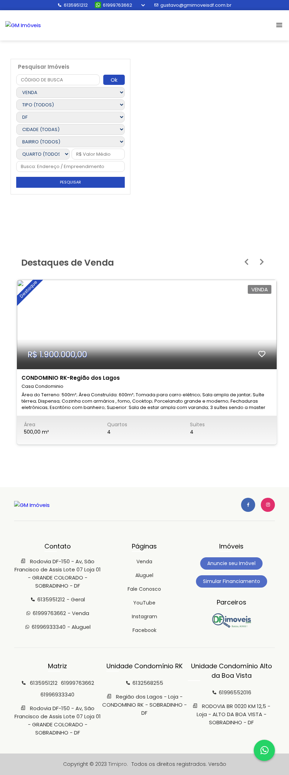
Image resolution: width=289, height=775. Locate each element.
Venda (144, 561)
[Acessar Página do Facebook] (248, 505)
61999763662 (117, 5)
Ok (114, 79)
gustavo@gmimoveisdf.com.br (196, 5)
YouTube (144, 602)
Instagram (144, 616)
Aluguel (144, 575)
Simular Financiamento (231, 581)
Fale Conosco (144, 589)
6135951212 (76, 5)
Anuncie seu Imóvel (231, 563)
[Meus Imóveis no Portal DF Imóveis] (231, 626)
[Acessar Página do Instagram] (268, 505)
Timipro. (118, 764)
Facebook (144, 630)
